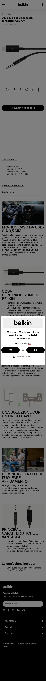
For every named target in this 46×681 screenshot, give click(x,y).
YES (10, 350)
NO (35, 350)
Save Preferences (25, 356)
